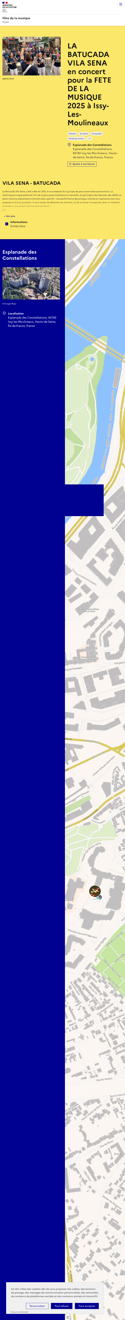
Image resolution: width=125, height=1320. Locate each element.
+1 (90, 138)
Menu (121, 4)
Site (4, 209)
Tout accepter (87, 1306)
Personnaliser (37, 1306)
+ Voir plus (9, 216)
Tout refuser (62, 1306)
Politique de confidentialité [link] (19, 1312)
